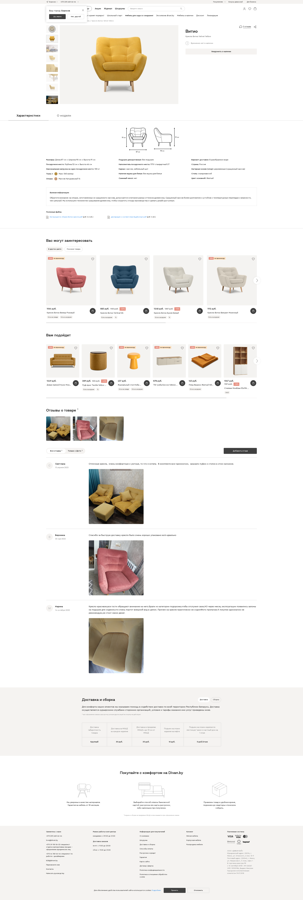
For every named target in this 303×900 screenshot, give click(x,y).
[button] (244, 8)
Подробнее (156, 890)
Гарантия (143, 857)
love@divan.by (52, 840)
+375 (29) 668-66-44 (54, 836)
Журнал (108, 8)
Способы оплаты (146, 849)
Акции (98, 8)
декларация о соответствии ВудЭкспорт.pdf (128, 217)
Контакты (49, 869)
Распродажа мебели (194, 844)
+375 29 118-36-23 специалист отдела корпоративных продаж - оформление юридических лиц (59, 847)
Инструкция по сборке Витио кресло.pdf (66, 217)
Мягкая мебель (192, 836)
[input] (156, 9)
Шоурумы (120, 8)
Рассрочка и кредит (148, 853)
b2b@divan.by (52, 860)
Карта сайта (144, 861)
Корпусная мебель (193, 840)
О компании (144, 836)
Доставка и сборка (147, 844)
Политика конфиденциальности (152, 870)
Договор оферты (146, 866)
